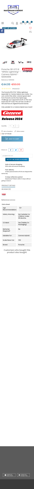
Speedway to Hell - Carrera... (25, 360)
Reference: (4, 80)
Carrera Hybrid (9, 270)
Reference (5, 200)
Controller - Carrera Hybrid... (24, 429)
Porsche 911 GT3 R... (25, 393)
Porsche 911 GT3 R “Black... (9, 276)
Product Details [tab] (8, 185)
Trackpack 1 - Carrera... (9, 429)
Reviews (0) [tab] (6, 189)
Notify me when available (17, 159)
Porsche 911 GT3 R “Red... (9, 394)
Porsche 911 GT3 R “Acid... (25, 325)
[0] (21, 23)
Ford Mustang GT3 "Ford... (9, 360)
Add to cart (13, 139)
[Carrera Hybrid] (27, 70)
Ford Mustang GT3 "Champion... (9, 325)
